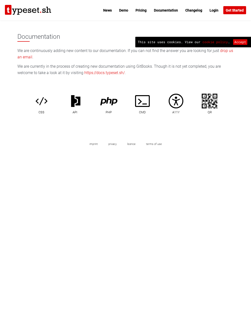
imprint (93, 144)
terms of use (154, 144)
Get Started (235, 10)
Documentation (166, 10)
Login (214, 10)
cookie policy (215, 42)
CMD (142, 112)
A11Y (176, 112)
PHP (109, 112)
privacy (112, 144)
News (107, 10)
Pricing (141, 10)
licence (131, 144)
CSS (41, 112)
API (75, 112)
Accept (240, 42)
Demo (123, 10)
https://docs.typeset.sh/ (104, 72)
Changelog (193, 10)
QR (210, 112)
